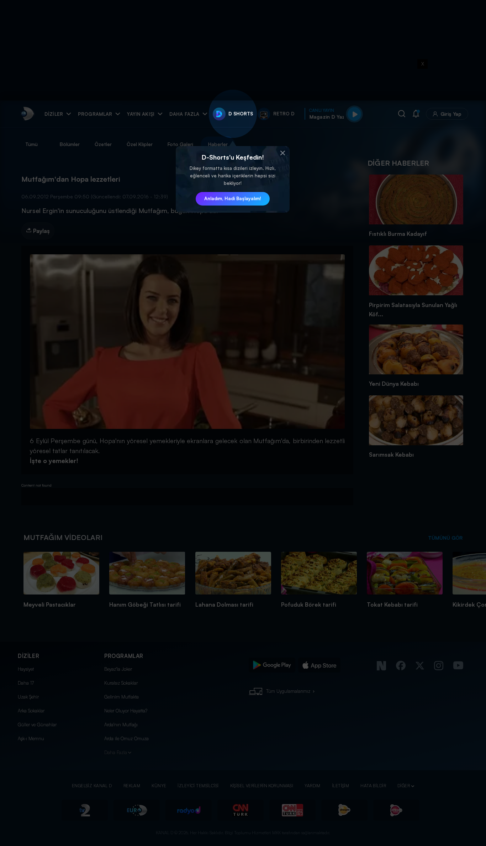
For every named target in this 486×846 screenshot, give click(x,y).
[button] (282, 153)
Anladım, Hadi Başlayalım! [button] (232, 198)
